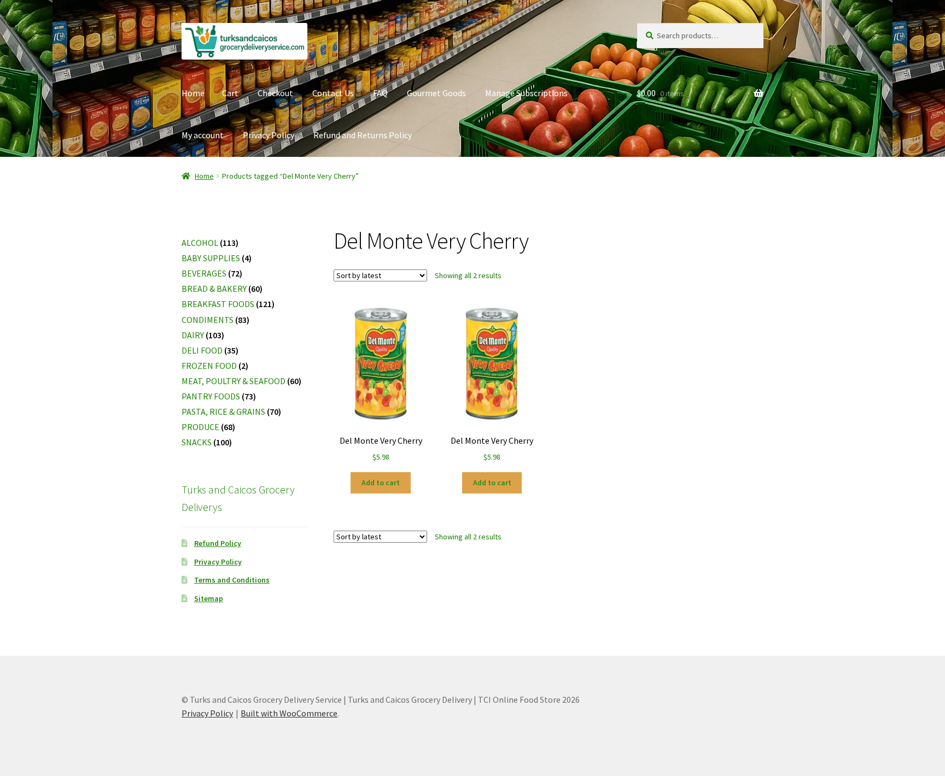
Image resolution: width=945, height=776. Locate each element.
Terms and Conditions (232, 580)
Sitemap (208, 598)
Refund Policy (217, 543)
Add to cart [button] (380, 482)
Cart (230, 92)
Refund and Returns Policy (362, 135)
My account (203, 135)
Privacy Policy (268, 135)
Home (193, 92)
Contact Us (333, 92)
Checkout (275, 92)
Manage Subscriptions (526, 92)
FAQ (380, 92)
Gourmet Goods (436, 92)
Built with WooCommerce (289, 713)
